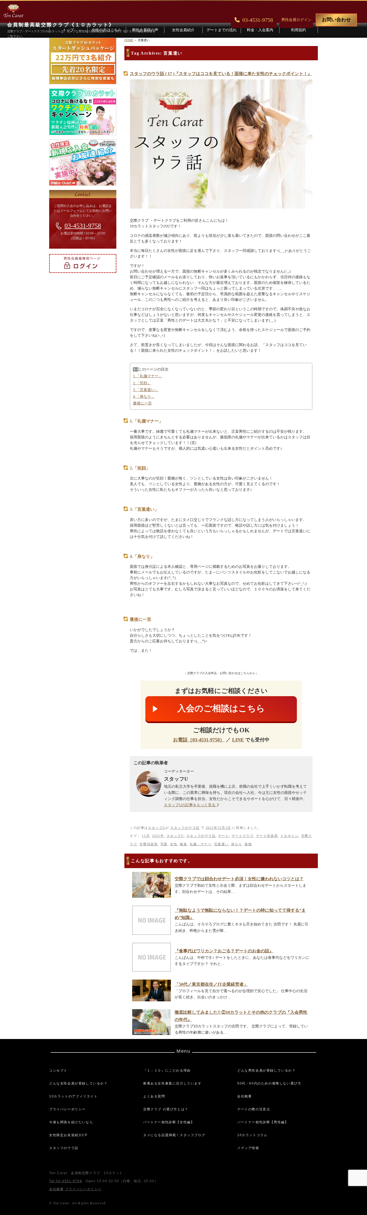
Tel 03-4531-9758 (65, 1181)
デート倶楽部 (267, 836)
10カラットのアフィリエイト (73, 1096)
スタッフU (156, 828)
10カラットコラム (252, 1135)
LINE (238, 739)
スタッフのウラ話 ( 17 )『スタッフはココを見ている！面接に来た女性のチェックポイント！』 (221, 73)
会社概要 (244, 1096)
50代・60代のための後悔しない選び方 (269, 1083)
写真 (164, 844)
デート (223, 836)
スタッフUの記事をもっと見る (190, 805)
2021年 (158, 836)
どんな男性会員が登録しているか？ (266, 1070)
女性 (173, 844)
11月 (146, 836)
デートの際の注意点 (253, 1109)
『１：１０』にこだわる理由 (167, 1070)
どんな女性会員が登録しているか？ (78, 1083)
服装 (183, 844)
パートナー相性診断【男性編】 (262, 1122)
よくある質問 (154, 1096)
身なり (236, 844)
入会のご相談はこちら (221, 708)
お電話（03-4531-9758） (199, 739)
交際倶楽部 (148, 844)
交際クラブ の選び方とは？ (165, 1109)
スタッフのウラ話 (185, 828)
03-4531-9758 (82, 225)
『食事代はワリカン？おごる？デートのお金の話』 (224, 951)
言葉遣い (221, 844)
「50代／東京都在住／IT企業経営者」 (211, 984)
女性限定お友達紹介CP (68, 1135)
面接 (248, 844)
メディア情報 (248, 1148)
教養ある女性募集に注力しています (172, 1083)
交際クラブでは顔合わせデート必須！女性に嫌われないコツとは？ (239, 878)
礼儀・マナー (201, 844)
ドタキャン (289, 836)
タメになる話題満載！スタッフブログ (174, 1135)
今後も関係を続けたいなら (71, 1122)
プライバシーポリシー (67, 1109)
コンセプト (58, 1070)
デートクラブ (243, 836)
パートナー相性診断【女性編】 (168, 1122)
